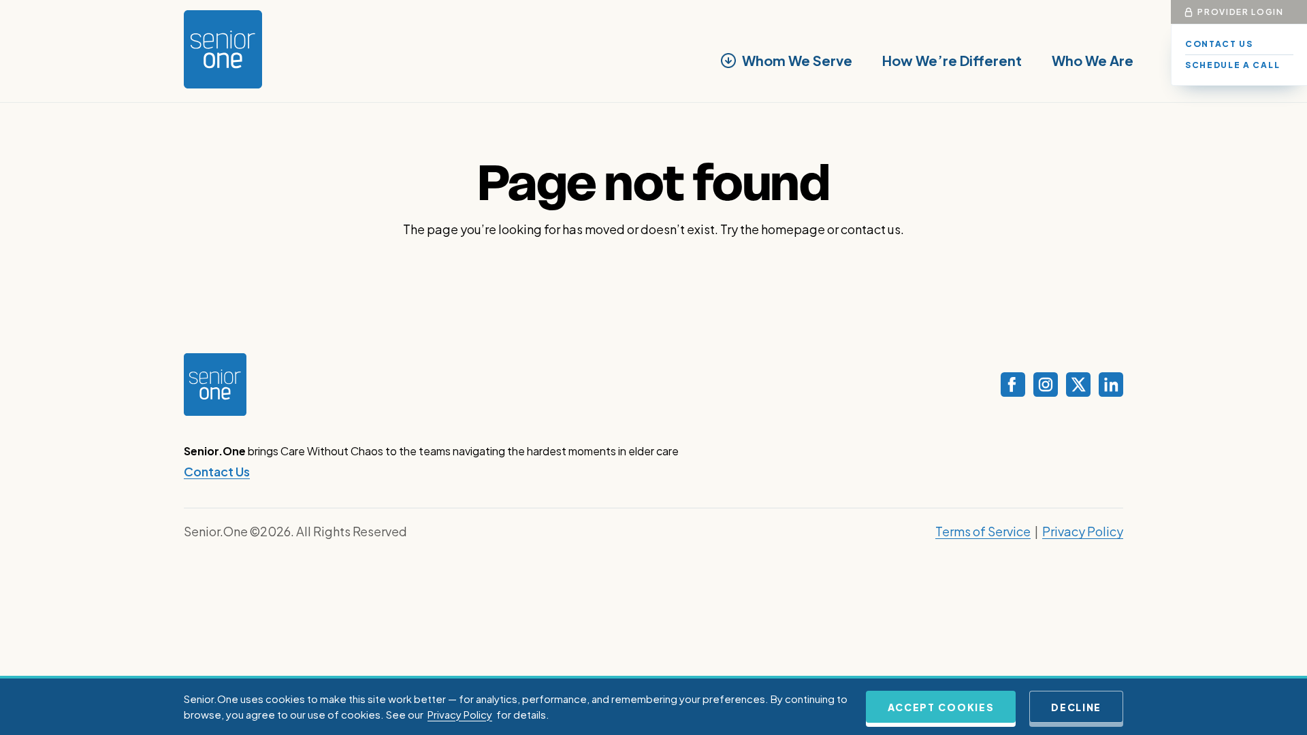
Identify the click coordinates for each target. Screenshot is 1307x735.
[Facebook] (1013, 384)
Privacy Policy (1082, 531)
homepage (793, 229)
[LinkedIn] (1111, 384)
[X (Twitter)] (1078, 384)
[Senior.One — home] (223, 49)
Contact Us (1219, 44)
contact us (871, 229)
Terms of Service (983, 531)
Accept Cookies (941, 707)
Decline (1076, 707)
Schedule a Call (1232, 65)
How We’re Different (952, 60)
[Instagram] (1045, 384)
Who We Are (1092, 60)
